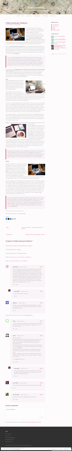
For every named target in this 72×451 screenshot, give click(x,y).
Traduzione (23, 228)
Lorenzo (14, 335)
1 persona (16, 284)
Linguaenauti (37, 15)
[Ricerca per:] (58, 54)
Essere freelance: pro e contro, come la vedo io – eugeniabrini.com (20, 257)
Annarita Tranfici (16, 394)
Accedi (8, 435)
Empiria (54, 28)
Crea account (9, 433)
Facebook (14, 213)
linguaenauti (36, 7)
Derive (54, 27)
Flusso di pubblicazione (11, 437)
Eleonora (53, 15)
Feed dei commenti (10, 439)
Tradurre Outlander (61, 36)
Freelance (41, 227)
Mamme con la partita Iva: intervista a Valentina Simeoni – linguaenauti (20, 245)
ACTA (26, 57)
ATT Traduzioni (57, 47)
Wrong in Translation (56, 30)
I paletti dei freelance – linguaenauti (15, 249)
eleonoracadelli (17, 24)
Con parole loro (55, 26)
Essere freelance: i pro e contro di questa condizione (17, 253)
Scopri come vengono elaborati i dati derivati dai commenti (31, 422)
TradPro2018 (45, 15)
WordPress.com (9, 441)
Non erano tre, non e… (58, 45)
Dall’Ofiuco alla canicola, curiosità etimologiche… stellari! (35, 234)
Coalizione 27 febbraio (15, 205)
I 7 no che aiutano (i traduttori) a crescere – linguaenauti (18, 260)
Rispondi (41, 266)
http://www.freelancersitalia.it (30, 305)
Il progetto (29, 15)
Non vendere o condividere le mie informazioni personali (22, 445)
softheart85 (15, 303)
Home (18, 15)
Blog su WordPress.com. (9, 445)
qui (18, 42)
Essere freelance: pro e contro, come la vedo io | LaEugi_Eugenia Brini (20, 315)
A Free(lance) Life (28, 227)
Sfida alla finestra (9, 234)
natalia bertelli (15, 266)
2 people (16, 328)
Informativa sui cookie (17, 449)
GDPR (23, 15)
